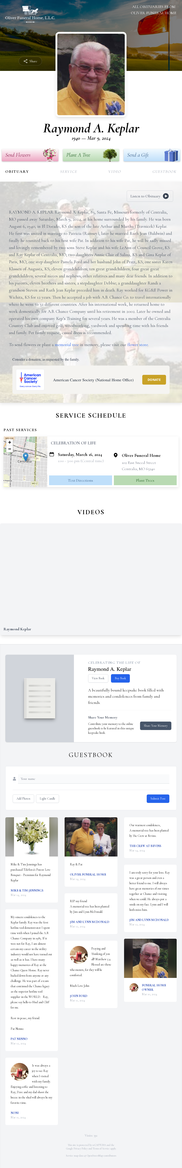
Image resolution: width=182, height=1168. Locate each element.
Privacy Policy (81, 1148)
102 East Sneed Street (139, 462)
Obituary (17, 171)
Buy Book (120, 678)
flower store (137, 344)
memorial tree (67, 344)
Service (68, 171)
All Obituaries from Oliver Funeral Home (153, 9)
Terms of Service (101, 1148)
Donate (154, 380)
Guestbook (164, 171)
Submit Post (158, 798)
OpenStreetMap (95, 1155)
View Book (98, 678)
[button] (25, 457)
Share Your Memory (156, 726)
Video (114, 171)
